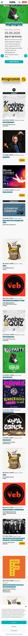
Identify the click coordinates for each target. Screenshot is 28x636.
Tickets (24, 2)
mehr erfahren (14, 62)
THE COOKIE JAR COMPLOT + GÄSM (13, 300)
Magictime (6, 157)
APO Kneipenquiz (8, 122)
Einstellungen (14, 630)
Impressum (20, 634)
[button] (26, 606)
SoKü (4, 266)
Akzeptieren (14, 622)
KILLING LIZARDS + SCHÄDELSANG (13, 509)
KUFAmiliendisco (8, 412)
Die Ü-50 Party (7, 377)
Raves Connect (8, 192)
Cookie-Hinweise (9, 634)
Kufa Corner (7, 440)
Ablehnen (14, 626)
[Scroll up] (14, 90)
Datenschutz (15, 634)
